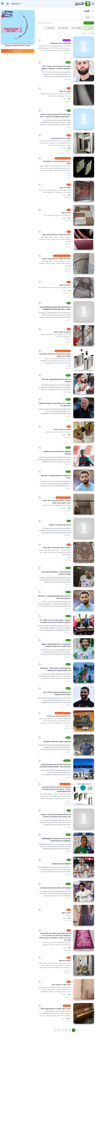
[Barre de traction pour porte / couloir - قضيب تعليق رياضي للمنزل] (83, 504)
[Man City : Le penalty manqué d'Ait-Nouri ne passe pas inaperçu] (83, 600)
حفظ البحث (88, 23)
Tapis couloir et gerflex (62, 332)
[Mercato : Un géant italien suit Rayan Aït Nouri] (83, 480)
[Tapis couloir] (83, 215)
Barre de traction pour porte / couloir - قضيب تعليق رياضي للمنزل (56, 501)
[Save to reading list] (39, 40)
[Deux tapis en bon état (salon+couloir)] (83, 552)
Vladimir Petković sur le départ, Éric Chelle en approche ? (55, 404)
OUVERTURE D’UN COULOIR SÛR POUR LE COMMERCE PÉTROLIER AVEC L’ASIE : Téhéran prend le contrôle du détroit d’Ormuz (55, 308)
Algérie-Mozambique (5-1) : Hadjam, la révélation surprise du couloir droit (56, 645)
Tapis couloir (66, 212)
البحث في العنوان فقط (44, 23)
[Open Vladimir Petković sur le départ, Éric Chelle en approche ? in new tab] (64, 399)
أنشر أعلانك (16, 50)
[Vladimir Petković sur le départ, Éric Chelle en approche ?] (83, 407)
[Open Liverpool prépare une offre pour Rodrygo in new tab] (64, 884)
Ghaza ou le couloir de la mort (60, 525)
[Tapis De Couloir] (83, 965)
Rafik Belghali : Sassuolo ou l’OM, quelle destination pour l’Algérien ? (56, 840)
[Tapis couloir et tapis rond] (83, 989)
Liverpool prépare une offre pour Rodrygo (55, 888)
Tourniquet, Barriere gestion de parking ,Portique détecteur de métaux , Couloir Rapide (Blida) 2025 (56, 789)
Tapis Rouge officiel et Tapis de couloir (57, 234)
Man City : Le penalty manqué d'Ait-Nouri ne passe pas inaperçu (54, 597)
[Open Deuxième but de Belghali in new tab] (65, 860)
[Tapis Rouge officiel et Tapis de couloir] (83, 239)
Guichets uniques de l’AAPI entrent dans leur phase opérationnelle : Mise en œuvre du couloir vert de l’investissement (55, 766)
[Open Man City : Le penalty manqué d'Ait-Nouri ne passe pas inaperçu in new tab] (64, 592)
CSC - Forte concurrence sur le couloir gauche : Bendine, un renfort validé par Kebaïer (56, 67)
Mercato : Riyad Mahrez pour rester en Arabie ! (56, 380)
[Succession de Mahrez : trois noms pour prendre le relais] (83, 576)
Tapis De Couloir (64, 960)
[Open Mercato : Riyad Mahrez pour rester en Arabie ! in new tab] (64, 375)
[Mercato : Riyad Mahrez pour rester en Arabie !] (83, 383)
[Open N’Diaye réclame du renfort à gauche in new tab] (64, 738)
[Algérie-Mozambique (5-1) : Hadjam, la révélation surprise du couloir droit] (83, 648)
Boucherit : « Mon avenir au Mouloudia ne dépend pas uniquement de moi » (55, 669)
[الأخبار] (87, 3)
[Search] (92, 17)
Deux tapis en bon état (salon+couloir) (57, 547)
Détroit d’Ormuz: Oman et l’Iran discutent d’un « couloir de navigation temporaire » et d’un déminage (55, 116)
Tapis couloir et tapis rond (61, 984)
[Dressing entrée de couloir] (83, 143)
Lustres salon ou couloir (62, 429)
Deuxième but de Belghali (61, 864)
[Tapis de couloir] (83, 94)
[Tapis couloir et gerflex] (83, 335)
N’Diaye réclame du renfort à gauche (57, 741)
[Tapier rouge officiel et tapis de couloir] (83, 263)
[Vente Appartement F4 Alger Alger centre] (83, 1013)
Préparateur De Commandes (60, 43)
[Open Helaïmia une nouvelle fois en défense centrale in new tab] (64, 448)
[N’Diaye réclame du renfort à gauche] (83, 744)
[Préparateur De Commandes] (83, 46)
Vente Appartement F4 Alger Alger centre (55, 1008)
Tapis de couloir (65, 91)
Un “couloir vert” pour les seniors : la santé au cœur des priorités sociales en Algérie (55, 621)
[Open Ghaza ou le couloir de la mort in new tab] (65, 521)
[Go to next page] (55, 1030)
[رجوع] (92, 11)
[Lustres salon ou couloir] (83, 431)
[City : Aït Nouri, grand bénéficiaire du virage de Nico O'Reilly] (83, 696)
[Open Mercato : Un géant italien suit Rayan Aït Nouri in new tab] (64, 472)
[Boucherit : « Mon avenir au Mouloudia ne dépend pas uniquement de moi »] (83, 672)
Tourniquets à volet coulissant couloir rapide (57, 162)
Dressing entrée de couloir (61, 138)
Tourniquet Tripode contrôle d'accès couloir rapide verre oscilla (55, 355)
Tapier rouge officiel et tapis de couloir (56, 258)
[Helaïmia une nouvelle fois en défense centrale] (83, 456)
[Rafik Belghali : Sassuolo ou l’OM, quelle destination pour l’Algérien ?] (83, 843)
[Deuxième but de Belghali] (83, 867)
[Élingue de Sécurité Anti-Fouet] (18, 27)
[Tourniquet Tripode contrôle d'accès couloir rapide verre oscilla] (83, 359)
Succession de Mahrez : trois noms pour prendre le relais (56, 573)
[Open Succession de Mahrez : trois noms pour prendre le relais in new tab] (64, 568)
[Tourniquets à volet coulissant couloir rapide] (83, 167)
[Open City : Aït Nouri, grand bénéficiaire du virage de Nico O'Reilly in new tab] (64, 688)
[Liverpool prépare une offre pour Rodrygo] (83, 891)
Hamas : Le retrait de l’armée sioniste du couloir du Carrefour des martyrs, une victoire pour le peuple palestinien (56, 816)
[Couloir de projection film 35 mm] (83, 720)
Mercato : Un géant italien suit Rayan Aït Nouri (56, 477)
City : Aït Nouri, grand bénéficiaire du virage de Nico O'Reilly (57, 693)
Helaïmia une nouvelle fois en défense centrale (57, 453)
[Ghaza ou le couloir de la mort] (83, 528)
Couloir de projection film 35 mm (58, 716)
